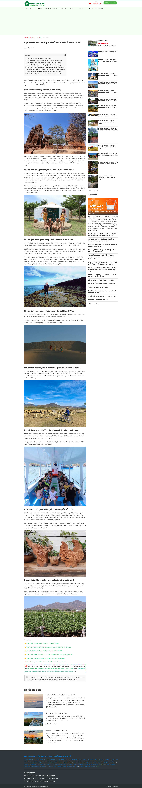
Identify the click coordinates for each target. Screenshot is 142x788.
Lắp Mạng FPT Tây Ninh (89, 762)
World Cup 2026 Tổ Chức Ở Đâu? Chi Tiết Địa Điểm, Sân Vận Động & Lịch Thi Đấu (101, 240)
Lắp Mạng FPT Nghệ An (40, 766)
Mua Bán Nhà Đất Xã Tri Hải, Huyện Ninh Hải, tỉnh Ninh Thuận (107, 91)
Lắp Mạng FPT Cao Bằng (61, 766)
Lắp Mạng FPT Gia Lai (34, 762)
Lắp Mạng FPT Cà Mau (29, 764)
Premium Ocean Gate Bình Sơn (107, 51)
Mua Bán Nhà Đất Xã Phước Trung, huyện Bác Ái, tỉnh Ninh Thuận (107, 146)
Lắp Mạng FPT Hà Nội (49, 764)
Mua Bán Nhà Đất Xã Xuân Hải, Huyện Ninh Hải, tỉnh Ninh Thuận (107, 106)
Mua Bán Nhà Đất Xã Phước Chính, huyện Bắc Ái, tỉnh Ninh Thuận (107, 121)
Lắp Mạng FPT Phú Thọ (41, 759)
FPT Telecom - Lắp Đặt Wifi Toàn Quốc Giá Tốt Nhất (47, 756)
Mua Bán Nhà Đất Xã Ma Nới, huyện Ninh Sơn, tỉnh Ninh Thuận (108, 115)
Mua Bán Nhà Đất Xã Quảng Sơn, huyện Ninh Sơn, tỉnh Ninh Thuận (108, 154)
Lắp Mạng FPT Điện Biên (79, 764)
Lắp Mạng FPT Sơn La (89, 764)
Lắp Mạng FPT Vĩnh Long (99, 762)
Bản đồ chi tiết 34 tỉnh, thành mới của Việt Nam (101, 284)
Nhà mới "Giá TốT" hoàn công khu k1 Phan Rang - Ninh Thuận (107, 60)
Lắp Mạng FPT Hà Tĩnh (50, 766)
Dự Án (72, 8)
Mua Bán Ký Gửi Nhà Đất (96, 8)
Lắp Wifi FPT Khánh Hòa (57, 677)
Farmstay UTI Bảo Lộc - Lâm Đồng (56, 730)
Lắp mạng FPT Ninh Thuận (39, 677)
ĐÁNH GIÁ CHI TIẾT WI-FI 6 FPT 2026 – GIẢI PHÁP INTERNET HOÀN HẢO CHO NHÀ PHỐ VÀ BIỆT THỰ (102, 269)
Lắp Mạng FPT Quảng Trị (95, 759)
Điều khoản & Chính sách (112, 786)
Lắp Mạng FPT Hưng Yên (62, 759)
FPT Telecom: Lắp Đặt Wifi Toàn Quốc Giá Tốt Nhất (52, 8)
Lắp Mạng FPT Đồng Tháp (110, 762)
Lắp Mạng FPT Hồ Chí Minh (66, 762)
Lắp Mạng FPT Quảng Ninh (110, 764)
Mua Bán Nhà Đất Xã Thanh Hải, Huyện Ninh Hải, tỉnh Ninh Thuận (107, 82)
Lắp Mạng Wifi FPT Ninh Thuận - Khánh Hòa (101, 280)
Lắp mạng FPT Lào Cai (94, 766)
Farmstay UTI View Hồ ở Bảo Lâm (56, 713)
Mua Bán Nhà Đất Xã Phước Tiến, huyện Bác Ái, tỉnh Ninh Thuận (108, 162)
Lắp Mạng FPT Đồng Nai (78, 762)
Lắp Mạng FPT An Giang (39, 764)
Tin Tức (81, 8)
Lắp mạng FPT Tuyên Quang (72, 766)
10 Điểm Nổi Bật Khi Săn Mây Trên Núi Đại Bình (60, 695)
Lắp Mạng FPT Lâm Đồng (44, 762)
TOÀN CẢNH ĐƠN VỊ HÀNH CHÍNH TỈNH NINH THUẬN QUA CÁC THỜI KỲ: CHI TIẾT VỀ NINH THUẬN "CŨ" (101, 257)
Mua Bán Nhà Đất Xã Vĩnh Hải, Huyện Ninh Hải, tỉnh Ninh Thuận (107, 99)
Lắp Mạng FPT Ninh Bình (84, 759)
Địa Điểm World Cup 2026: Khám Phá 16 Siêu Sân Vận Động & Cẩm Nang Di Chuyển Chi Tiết (102, 234)
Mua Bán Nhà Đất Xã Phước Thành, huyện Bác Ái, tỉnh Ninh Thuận (107, 177)
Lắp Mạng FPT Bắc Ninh (51, 759)
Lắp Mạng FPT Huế (59, 764)
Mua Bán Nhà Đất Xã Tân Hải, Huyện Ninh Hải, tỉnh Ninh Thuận (107, 74)
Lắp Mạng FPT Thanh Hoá (29, 766)
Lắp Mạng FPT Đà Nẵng (106, 759)
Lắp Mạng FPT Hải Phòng (73, 759)
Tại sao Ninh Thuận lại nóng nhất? (98, 287)
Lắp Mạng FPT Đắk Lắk (55, 762)
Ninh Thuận (52, 80)
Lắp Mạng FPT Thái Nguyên (30, 759)
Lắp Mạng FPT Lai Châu (68, 764)
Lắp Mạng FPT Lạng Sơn (99, 764)
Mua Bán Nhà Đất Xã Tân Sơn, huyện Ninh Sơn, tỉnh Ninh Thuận (108, 129)
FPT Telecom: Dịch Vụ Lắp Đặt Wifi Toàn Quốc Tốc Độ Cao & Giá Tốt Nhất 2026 (102, 275)
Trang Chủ (29, 8)
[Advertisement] (71, 23)
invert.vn (47, 786)
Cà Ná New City (102, 41)
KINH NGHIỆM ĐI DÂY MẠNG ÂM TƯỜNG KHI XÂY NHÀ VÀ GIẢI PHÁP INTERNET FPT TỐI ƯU (103, 263)
